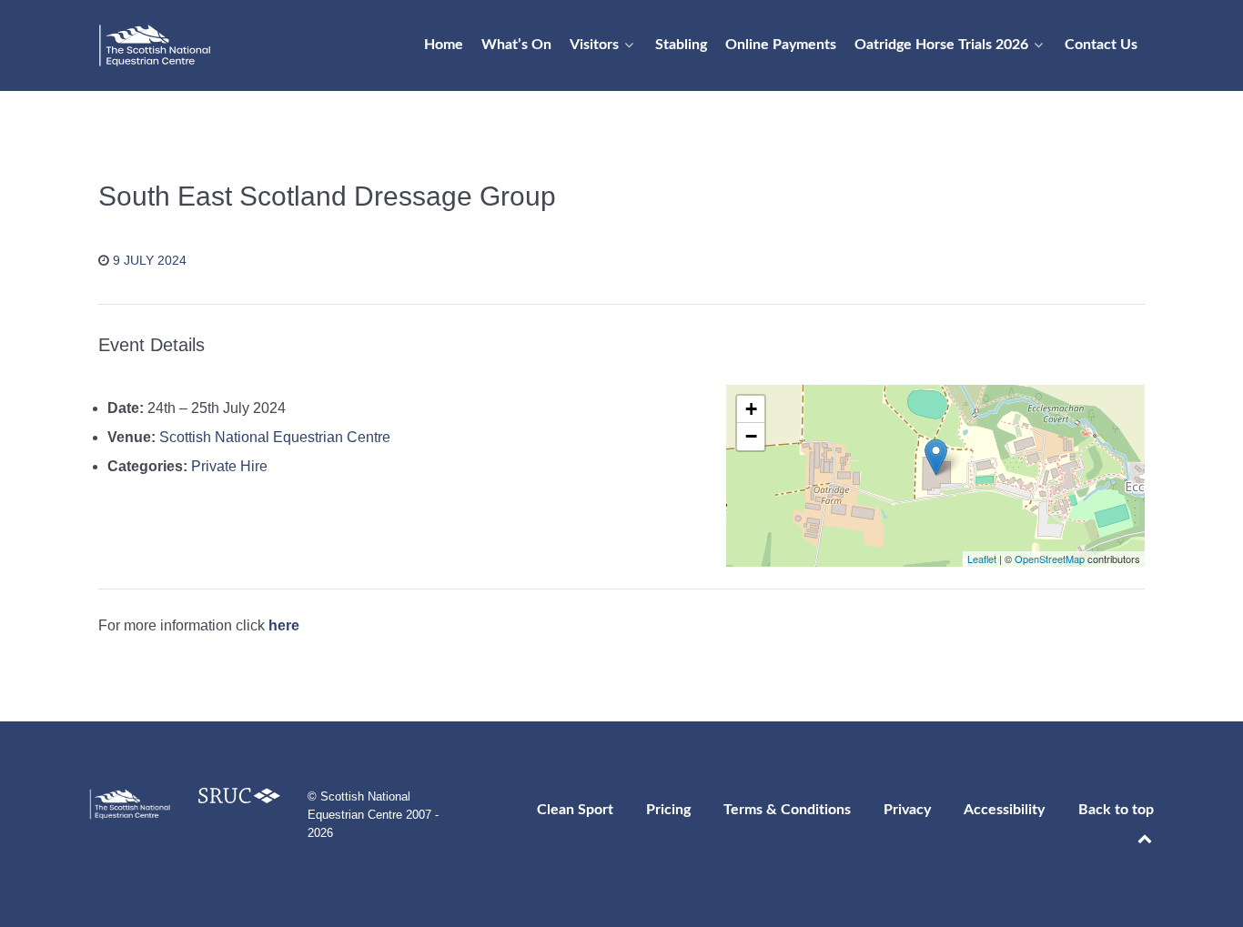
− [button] (751, 436)
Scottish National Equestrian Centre (274, 437)
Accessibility (1004, 809)
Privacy (907, 809)
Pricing (668, 809)
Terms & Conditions (787, 809)
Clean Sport (575, 809)
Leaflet (981, 558)
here (283, 625)
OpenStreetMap (1050, 558)
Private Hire (229, 466)
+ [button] (751, 409)
